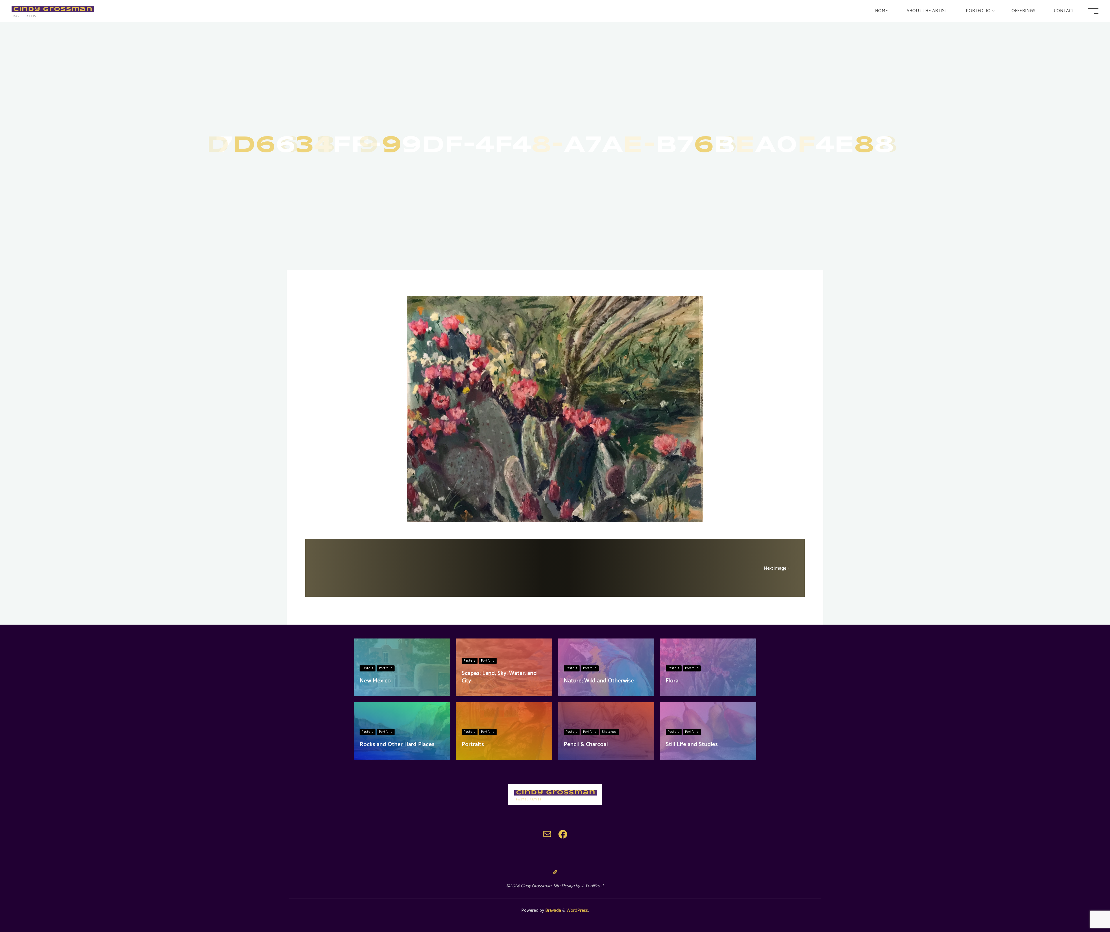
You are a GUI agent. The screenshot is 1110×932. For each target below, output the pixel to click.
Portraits (473, 744)
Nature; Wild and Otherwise (599, 681)
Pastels (367, 668)
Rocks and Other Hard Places (397, 744)
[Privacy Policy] (555, 872)
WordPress (577, 910)
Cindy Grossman (52, 9)
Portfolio (386, 668)
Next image (775, 568)
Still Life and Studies (692, 744)
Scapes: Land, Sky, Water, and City (499, 677)
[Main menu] (1093, 11)
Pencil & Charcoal (586, 744)
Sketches (609, 731)
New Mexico (375, 681)
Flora (672, 681)
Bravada (552, 910)
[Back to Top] (1087, 909)
